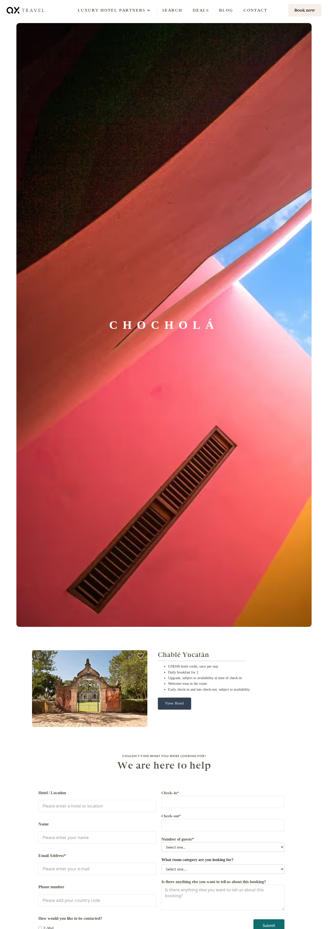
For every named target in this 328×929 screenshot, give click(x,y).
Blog (226, 10)
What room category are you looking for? (197, 859)
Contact (255, 10)
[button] (111, 10)
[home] (26, 10)
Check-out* (171, 815)
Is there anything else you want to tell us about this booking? (213, 882)
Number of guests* (177, 839)
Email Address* (52, 855)
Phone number (51, 887)
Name (43, 824)
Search (172, 10)
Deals (201, 10)
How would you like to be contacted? (70, 918)
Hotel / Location (52, 793)
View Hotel (174, 703)
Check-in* (170, 792)
